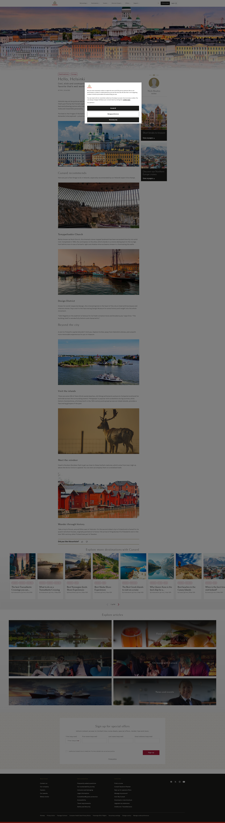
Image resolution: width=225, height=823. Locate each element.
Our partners (90, 102)
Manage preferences (113, 114)
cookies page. (126, 100)
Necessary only (113, 119)
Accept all (113, 108)
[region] (113, 103)
